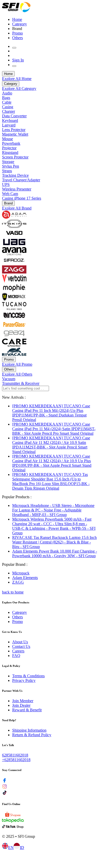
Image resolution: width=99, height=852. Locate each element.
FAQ (16, 655)
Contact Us (21, 646)
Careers (18, 651)
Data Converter (14, 116)
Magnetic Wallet (15, 134)
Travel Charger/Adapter (21, 180)
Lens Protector (13, 129)
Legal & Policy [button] (11, 665)
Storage (8, 161)
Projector (9, 148)
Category (19, 24)
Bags (6, 97)
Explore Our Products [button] (15, 602)
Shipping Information (29, 730)
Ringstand (10, 152)
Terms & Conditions (28, 676)
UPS (6, 184)
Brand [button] (17, 28)
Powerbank (11, 143)
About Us (20, 642)
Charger (8, 111)
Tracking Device (15, 175)
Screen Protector (15, 157)
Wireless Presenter (16, 189)
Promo (17, 33)
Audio (7, 93)
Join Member (22, 701)
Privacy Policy (24, 680)
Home (17, 19)
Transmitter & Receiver (20, 383)
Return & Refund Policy (31, 735)
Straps (7, 171)
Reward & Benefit (27, 710)
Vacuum (8, 379)
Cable (6, 102)
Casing (7, 107)
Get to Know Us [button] (12, 631)
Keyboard (10, 120)
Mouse (7, 139)
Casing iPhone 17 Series (21, 198)
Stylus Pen (10, 166)
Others (17, 38)
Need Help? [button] (9, 720)
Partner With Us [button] (12, 690)
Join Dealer (21, 705)
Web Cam (10, 193)
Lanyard (8, 125)
